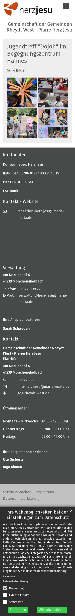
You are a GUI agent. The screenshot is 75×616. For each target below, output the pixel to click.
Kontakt (11, 339)
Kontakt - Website (21, 201)
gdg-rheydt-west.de (33, 393)
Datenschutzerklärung (51, 571)
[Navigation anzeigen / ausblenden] (66, 6)
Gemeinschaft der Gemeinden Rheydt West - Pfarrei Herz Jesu (33, 351)
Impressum (9, 576)
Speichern (17, 610)
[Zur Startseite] (28, 9)
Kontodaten (15, 154)
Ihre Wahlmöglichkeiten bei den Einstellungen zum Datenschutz (37, 515)
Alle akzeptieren (52, 610)
